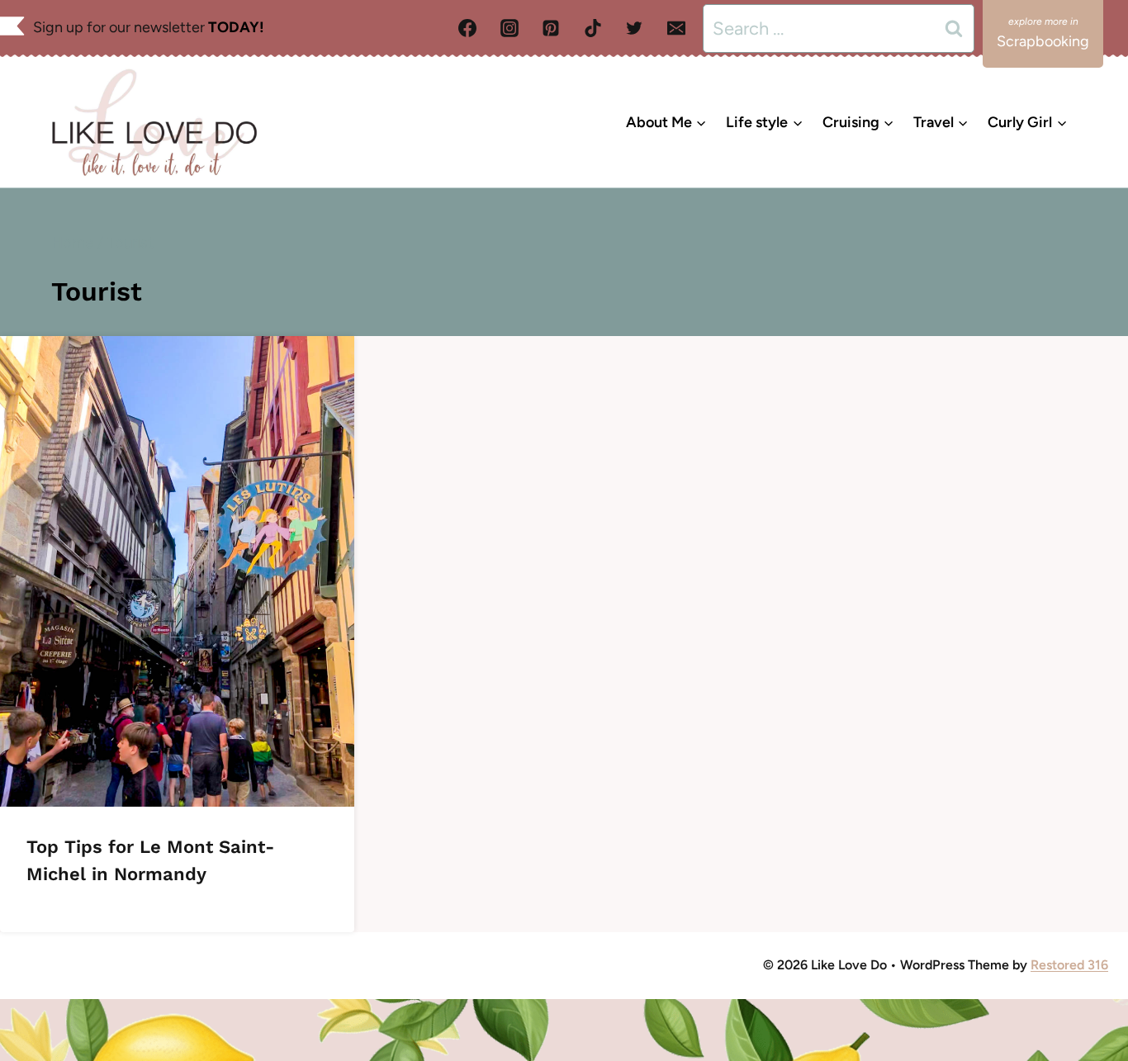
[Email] (676, 28)
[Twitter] (634, 28)
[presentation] (177, 571)
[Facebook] (467, 28)
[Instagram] (509, 28)
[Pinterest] (551, 28)
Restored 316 (1069, 965)
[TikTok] (593, 28)
